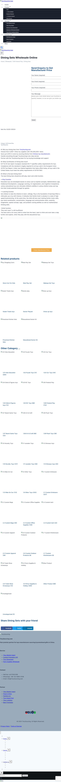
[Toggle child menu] (8, 738)
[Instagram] (30, 712)
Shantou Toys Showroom (11, 27)
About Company (10, 39)
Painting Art (7, 696)
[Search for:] (11, 775)
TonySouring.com (25, 149)
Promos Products (10, 13)
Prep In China (7, 694)
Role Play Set (27, 283)
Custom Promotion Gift (10, 657)
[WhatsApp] (35, 712)
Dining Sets (5, 144)
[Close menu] (0, 732)
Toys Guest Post (8, 698)
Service (5, 750)
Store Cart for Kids (9, 283)
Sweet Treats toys (9, 311)
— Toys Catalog (9, 11)
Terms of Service (16, 726)
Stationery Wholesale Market (12, 29)
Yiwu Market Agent (10, 23)
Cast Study (9, 767)
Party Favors (9, 747)
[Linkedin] (28, 712)
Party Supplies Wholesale (11, 662)
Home (2, 61)
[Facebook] (32, 712)
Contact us (6, 762)
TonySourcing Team (10, 37)
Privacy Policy (5, 726)
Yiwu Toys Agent (10, 25)
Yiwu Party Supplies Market (13, 759)
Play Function (7, 179)
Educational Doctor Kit (30, 340)
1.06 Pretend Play (18, 61)
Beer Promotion (8, 702)
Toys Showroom (8, 659)
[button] (6, 628)
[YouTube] (26, 712)
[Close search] (1, 773)
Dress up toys (47, 311)
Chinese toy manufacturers (41, 154)
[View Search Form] (1, 47)
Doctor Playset (28, 311)
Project (5, 738)
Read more (26, 345)
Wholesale (8, 61)
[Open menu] (2, 53)
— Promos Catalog (10, 16)
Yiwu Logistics (7, 700)
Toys (7, 9)
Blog (6, 43)
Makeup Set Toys (49, 283)
